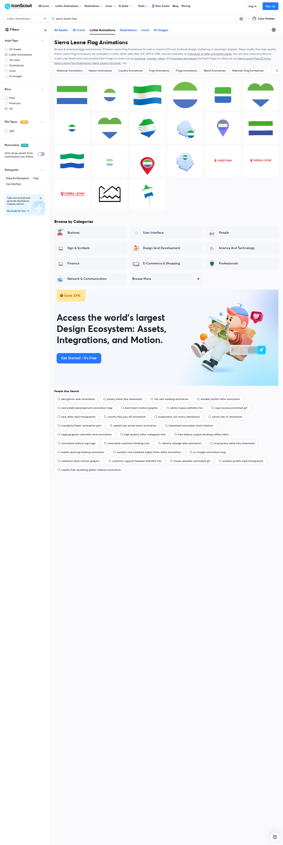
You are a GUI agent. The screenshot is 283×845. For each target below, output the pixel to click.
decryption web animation (78, 399)
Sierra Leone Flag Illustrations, (73, 63)
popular (152, 58)
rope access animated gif (231, 408)
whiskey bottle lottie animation (220, 399)
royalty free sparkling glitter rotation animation (91, 470)
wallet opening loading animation (82, 452)
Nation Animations (100, 70)
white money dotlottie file (186, 408)
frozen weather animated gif (192, 461)
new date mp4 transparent (78, 416)
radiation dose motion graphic (80, 461)
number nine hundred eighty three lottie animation (149, 452)
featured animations (184, 58)
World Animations (215, 70)
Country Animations (130, 70)
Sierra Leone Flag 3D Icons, (255, 58)
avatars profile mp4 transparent (242, 461)
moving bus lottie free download (234, 443)
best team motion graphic (141, 408)
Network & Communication (87, 278)
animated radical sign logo (78, 443)
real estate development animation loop (87, 408)
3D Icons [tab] (78, 30)
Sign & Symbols (78, 248)
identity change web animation (181, 443)
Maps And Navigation (17, 178)
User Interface (13, 183)
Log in (252, 6)
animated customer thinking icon (128, 443)
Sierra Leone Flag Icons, (107, 63)
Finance (73, 263)
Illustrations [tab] (128, 30)
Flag (35, 178)
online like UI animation (227, 416)
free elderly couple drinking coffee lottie (203, 434)
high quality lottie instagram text (145, 434)
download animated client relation (191, 425)
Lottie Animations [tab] (102, 30)
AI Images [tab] (161, 30)
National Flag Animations (248, 70)
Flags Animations (186, 70)
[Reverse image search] (241, 18)
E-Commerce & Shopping (161, 263)
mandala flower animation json (81, 425)
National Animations (69, 70)
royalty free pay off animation (127, 416)
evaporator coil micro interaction (179, 416)
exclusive (140, 58)
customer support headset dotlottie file (136, 461)
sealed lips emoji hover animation (134, 425)
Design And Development (161, 248)
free (81, 49)
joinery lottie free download (124, 399)
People (224, 232)
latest (161, 58)
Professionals (228, 263)
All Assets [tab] (61, 30)
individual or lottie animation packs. (210, 54)
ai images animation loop (209, 452)
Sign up (270, 6)
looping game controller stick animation (86, 434)
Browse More (141, 278)
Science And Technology (237, 248)
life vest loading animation (171, 399)
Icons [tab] (145, 30)
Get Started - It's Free (79, 358)
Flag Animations (159, 70)
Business (73, 232)
